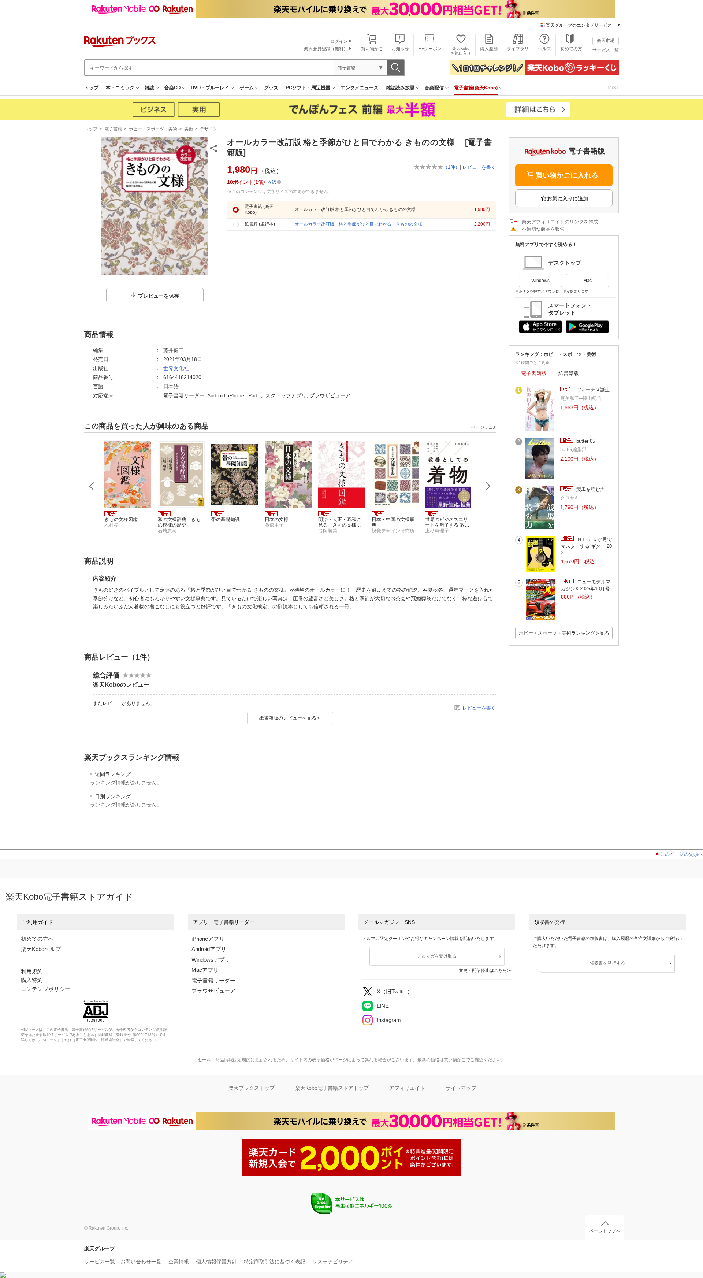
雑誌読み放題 (400, 87)
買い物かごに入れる (567, 175)
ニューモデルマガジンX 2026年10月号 (585, 585)
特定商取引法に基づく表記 (274, 1261)
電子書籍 (113, 128)
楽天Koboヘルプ (41, 949)
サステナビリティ (332, 1261)
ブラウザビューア (213, 991)
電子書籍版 (534, 373)
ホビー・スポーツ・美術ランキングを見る (564, 633)
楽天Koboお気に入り (461, 50)
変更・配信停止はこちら (483, 970)
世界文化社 (176, 368)
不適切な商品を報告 (543, 229)
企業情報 (178, 1261)
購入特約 (32, 980)
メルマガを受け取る (437, 956)
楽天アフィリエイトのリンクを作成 (560, 221)
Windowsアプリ (210, 959)
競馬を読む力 (590, 489)
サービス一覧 (605, 50)
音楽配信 (434, 87)
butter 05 (585, 441)
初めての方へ (37, 939)
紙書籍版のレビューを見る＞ (290, 718)
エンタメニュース (360, 87)
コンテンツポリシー (45, 989)
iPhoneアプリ (207, 939)
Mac (587, 280)
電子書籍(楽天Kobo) (476, 87)
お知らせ (400, 48)
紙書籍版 (568, 373)
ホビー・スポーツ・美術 (153, 128)
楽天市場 (605, 40)
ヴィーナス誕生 (592, 390)
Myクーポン (430, 48)
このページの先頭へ (681, 854)
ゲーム (246, 87)
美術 (188, 128)
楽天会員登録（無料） (326, 49)
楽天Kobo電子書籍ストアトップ (332, 1088)
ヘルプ (544, 48)
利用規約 (32, 971)
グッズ (271, 87)
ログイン (339, 41)
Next (488, 486)
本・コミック (120, 87)
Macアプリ (205, 970)
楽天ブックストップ (251, 1088)
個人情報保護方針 (216, 1261)
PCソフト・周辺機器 (308, 87)
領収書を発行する (607, 963)
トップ (91, 87)
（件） (451, 167)
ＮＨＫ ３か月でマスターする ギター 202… (586, 546)
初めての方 (571, 48)
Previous (92, 486)
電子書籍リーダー (213, 980)
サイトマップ (461, 1088)
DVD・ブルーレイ (210, 87)
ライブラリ (518, 48)
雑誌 (149, 87)
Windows (540, 280)
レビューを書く (479, 167)
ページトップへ (604, 1231)
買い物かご (372, 48)
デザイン (208, 128)
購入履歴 (489, 48)
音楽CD (172, 87)
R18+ (613, 87)
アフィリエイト (407, 1088)
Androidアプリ (208, 949)
